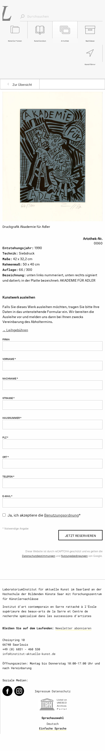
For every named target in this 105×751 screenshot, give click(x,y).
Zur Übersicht (22, 84)
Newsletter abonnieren (73, 628)
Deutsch (53, 724)
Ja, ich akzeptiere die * (44, 514)
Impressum (42, 691)
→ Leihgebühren (15, 329)
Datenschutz (61, 691)
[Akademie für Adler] (52, 155)
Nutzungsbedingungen (74, 555)
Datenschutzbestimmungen (38, 555)
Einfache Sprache (52, 728)
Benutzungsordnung (61, 514)
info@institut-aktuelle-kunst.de (28, 654)
